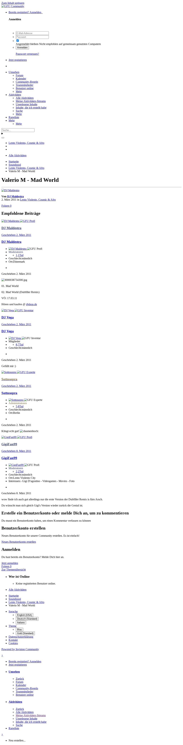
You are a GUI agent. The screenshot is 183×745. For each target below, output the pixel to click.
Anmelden (22, 47)
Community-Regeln (27, 81)
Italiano (21, 622)
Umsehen (14, 72)
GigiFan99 (9, 458)
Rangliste (14, 117)
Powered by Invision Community (20, 649)
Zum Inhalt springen (12, 2)
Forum (19, 75)
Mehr (19, 91)
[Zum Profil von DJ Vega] (8, 310)
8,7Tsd (19, 344)
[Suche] (2, 137)
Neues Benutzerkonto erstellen (18, 541)
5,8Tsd (19, 406)
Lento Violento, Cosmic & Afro (38, 199)
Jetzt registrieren (18, 59)
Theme (12, 625)
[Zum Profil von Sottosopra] (9, 372)
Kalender (21, 78)
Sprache (13, 611)
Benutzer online (25, 88)
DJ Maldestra (15, 196)
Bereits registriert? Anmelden (26, 12)
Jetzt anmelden (9, 563)
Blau (19, 629)
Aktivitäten (15, 94)
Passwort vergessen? (27, 53)
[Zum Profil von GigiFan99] (9, 437)
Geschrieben (16, 234)
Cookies (13, 643)
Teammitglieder (24, 85)
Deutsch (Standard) (27, 618)
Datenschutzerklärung (21, 636)
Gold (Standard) (25, 633)
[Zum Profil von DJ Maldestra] (10, 190)
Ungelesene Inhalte (26, 104)
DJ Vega (7, 331)
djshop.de (31, 304)
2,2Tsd (19, 471)
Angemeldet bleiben (27, 43)
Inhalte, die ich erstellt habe (31, 107)
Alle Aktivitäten (25, 97)
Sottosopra (9, 393)
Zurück (20, 678)
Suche (19, 110)
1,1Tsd (19, 255)
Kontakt (13, 639)
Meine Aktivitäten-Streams (31, 101)
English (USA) (24, 615)
